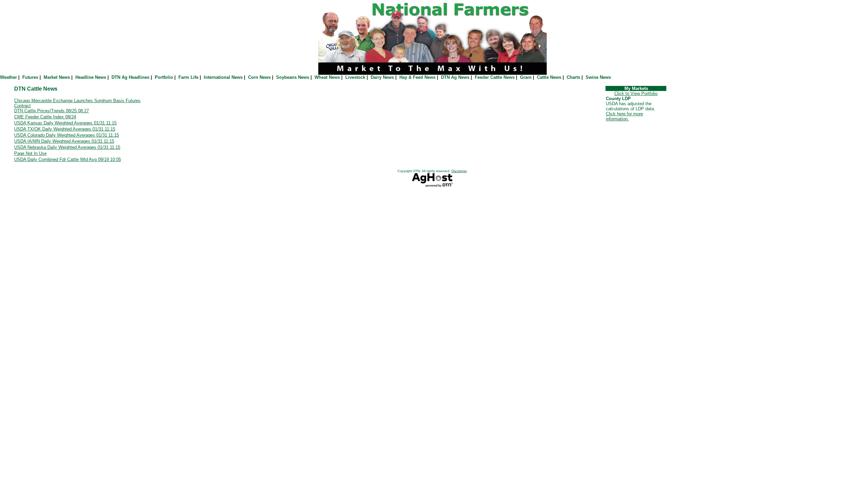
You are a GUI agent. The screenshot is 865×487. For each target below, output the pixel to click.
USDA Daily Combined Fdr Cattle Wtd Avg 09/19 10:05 (67, 159)
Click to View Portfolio (636, 93)
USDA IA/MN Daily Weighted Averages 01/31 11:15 (64, 141)
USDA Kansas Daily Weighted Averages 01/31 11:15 (65, 122)
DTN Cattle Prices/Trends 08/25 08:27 (51, 110)
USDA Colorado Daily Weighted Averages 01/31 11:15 (66, 135)
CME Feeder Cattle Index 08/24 (45, 116)
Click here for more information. (624, 116)
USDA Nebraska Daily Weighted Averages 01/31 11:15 (67, 147)
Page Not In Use (30, 153)
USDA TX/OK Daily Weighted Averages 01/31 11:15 (64, 129)
